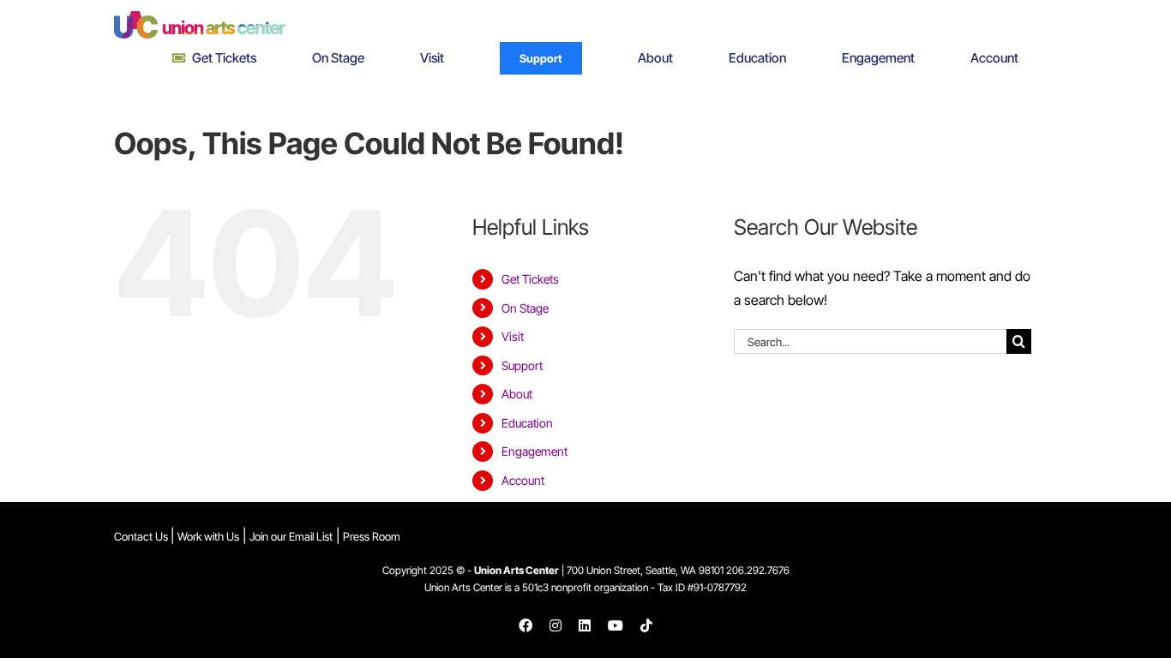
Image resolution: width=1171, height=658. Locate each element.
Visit (512, 336)
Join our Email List (291, 536)
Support (522, 365)
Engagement (534, 451)
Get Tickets (530, 279)
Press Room (371, 536)
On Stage (525, 308)
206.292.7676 (758, 570)
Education (527, 423)
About (516, 393)
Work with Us (208, 536)
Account (522, 480)
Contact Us (142, 536)
